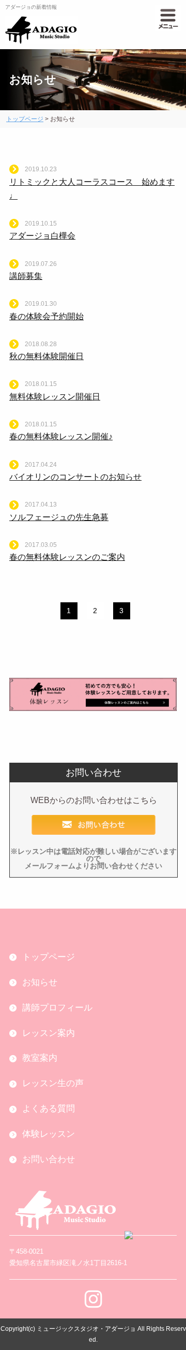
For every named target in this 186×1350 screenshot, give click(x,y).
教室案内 (39, 1058)
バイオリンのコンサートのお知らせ (75, 476)
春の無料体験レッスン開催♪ (61, 436)
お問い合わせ (48, 1159)
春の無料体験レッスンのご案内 (67, 557)
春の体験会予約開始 (46, 316)
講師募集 (25, 276)
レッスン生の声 (53, 1083)
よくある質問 (48, 1109)
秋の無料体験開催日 (46, 356)
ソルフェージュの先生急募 (59, 517)
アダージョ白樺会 (42, 235)
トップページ (24, 119)
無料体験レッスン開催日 (54, 396)
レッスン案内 (48, 1033)
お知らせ (39, 982)
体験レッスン (48, 1134)
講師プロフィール (57, 1008)
